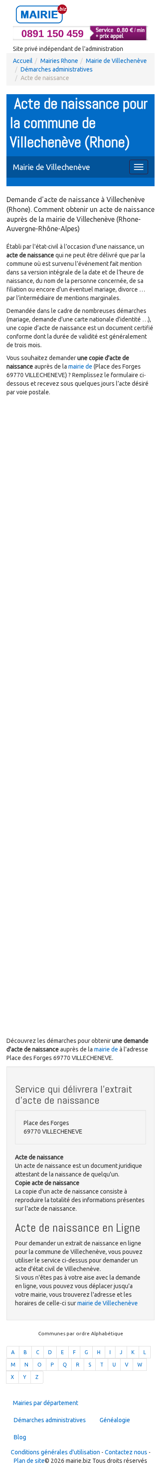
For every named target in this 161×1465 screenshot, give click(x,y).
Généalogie (115, 1420)
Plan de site (29, 1460)
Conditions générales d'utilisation (55, 1452)
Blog (20, 1437)
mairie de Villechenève (107, 1303)
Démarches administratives (57, 69)
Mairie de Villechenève (116, 60)
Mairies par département (45, 1402)
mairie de (81, 366)
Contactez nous (126, 1452)
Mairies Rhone (59, 60)
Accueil (23, 60)
